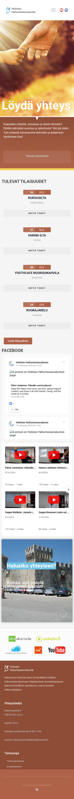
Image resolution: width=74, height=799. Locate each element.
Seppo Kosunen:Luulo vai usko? (54, 512)
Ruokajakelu (37, 310)
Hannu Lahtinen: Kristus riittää (54, 467)
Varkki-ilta (37, 235)
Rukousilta (37, 198)
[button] (53, 10)
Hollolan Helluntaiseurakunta (32, 362)
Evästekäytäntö (14, 766)
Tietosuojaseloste (15, 761)
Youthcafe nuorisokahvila (37, 273)
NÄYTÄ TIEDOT (37, 213)
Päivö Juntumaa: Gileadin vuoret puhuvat (20, 467)
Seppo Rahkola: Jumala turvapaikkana (20, 512)
